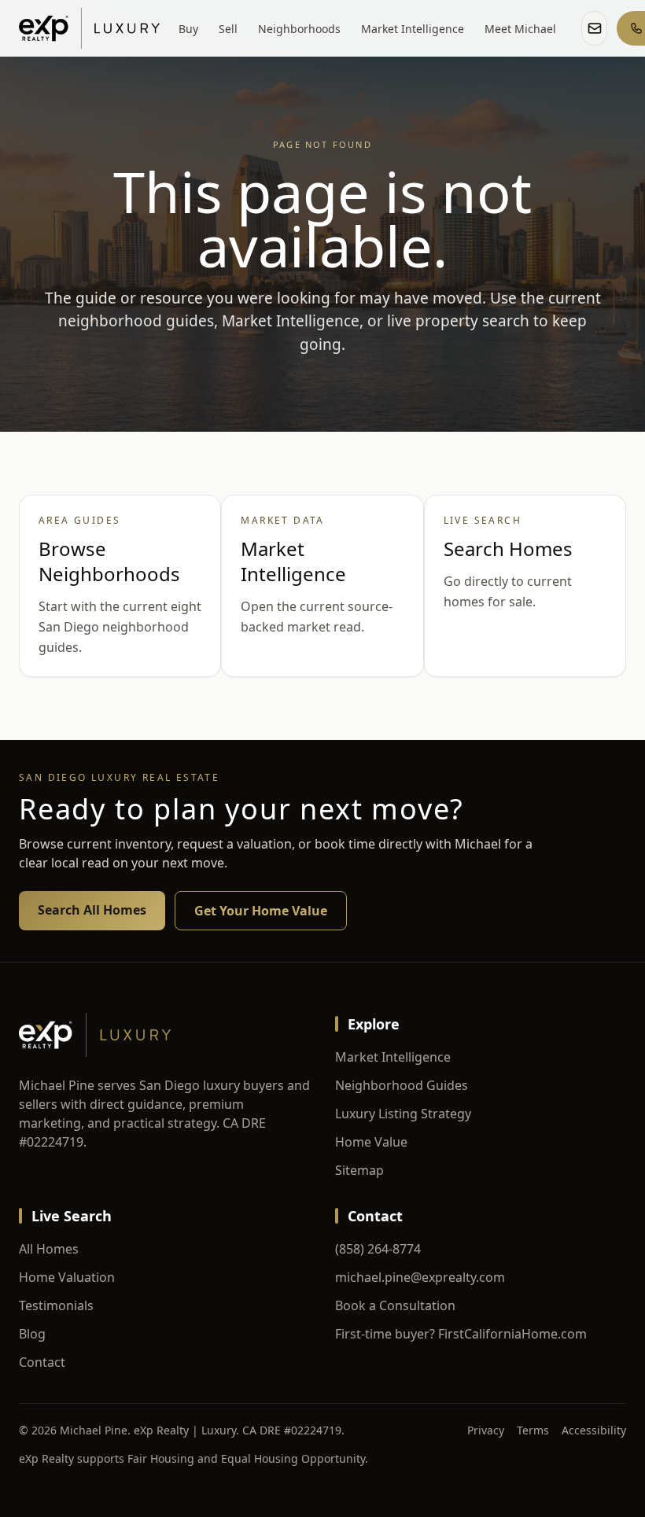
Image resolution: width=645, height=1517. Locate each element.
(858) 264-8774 (378, 1248)
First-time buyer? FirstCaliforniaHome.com (461, 1333)
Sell (228, 28)
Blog (32, 1333)
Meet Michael (520, 28)
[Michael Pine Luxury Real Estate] (89, 28)
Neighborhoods (299, 28)
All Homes (49, 1248)
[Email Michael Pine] (594, 28)
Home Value (371, 1142)
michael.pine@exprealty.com (420, 1277)
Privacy (485, 1430)
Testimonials (56, 1305)
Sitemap (359, 1170)
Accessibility (594, 1430)
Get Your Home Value (260, 910)
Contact (42, 1362)
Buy (188, 28)
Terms (533, 1430)
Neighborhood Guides (401, 1085)
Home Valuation (67, 1277)
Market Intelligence (412, 28)
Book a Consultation (395, 1305)
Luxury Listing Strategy (403, 1113)
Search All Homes (92, 910)
